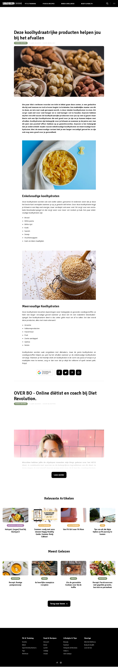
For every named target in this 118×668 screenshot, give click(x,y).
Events (24, 642)
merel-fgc (51, 43)
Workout (25, 654)
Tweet (65, 372)
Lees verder (59, 475)
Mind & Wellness (67, 4)
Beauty (65, 642)
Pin (72, 372)
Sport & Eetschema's (29, 648)
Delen (59, 372)
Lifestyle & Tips (70, 638)
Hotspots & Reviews (70, 648)
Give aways (67, 654)
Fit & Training (30, 4)
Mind (24, 645)
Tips (23, 651)
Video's (66, 651)
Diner (45, 645)
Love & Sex (88, 648)
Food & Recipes (48, 4)
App (78, 372)
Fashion (66, 645)
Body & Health (87, 4)
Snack (45, 654)
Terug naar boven (57, 603)
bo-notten (52, 404)
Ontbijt (45, 651)
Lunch (45, 648)
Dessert (46, 642)
